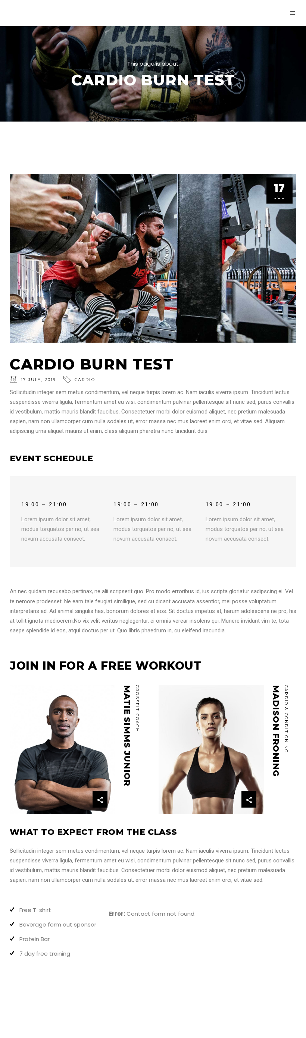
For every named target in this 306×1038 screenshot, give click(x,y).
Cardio (85, 379)
